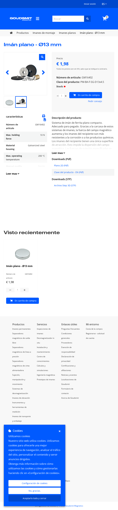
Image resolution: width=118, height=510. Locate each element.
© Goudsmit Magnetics (71, 505)
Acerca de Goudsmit (70, 398)
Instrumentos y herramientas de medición (19, 407)
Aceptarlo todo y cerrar (34, 498)
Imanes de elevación (21, 398)
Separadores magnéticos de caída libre (21, 338)
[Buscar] (87, 19)
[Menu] (37, 19)
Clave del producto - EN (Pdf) (69, 172)
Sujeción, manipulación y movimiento (18, 379)
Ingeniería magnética (46, 375)
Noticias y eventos (69, 375)
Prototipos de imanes (46, 379)
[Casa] (21, 18)
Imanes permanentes (21, 329)
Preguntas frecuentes (70, 329)
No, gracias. (35, 490)
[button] (45, 119)
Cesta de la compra (94, 329)
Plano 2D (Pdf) (61, 165)
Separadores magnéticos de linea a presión (21, 352)
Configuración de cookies (34, 483)
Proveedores (66, 342)
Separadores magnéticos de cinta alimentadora (21, 366)
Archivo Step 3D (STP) (65, 185)
